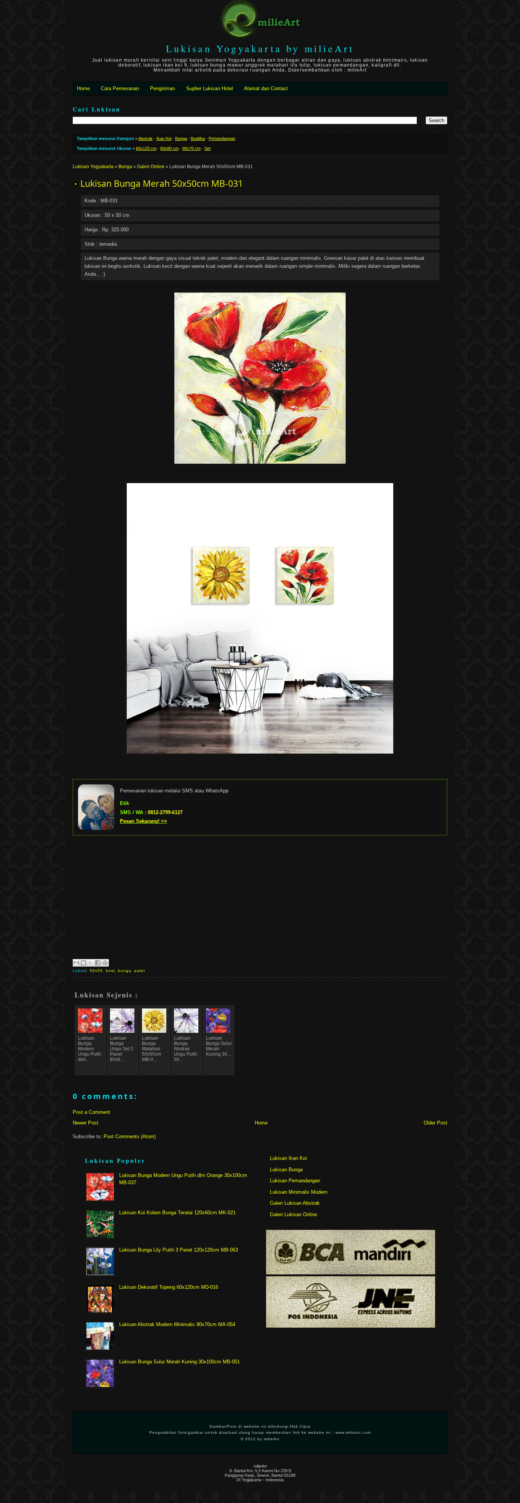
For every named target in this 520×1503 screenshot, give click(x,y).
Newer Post (85, 1123)
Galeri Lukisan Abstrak (295, 1203)
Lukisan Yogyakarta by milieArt (260, 48)
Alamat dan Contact (266, 88)
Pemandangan (222, 138)
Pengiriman (162, 88)
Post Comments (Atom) (130, 1136)
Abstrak (145, 138)
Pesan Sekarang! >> (143, 821)
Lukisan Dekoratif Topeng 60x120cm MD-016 (168, 1287)
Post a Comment (91, 1112)
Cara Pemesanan (120, 88)
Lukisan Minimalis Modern (298, 1192)
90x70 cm (191, 148)
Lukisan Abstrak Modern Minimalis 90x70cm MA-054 (177, 1324)
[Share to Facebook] (98, 963)
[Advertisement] (260, 896)
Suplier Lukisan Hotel (209, 88)
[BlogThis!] (83, 963)
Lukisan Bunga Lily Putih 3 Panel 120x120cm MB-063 (178, 1250)
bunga (124, 971)
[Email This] (76, 963)
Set (207, 148)
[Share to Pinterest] (105, 963)
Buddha (198, 138)
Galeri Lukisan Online (293, 1214)
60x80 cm (169, 148)
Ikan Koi (163, 138)
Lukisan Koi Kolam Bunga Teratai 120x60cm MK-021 (177, 1212)
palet (139, 971)
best (110, 971)
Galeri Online (150, 166)
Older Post (435, 1123)
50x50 (96, 971)
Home (83, 88)
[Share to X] (90, 963)
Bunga (181, 138)
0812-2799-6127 (165, 812)
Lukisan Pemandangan (295, 1180)
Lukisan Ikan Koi (288, 1158)
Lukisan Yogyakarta (93, 166)
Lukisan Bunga (286, 1169)
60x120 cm (146, 148)
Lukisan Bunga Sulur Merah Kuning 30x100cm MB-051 (179, 1362)
